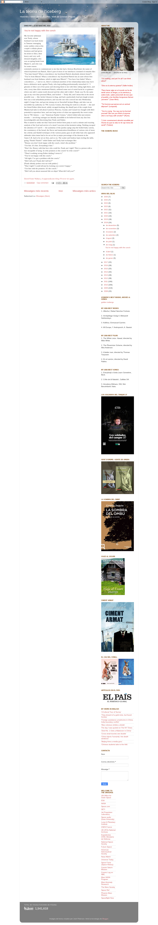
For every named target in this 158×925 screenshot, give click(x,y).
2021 (106, 213)
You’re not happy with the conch (40, 30)
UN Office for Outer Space (106, 797)
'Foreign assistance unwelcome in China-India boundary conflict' (117, 721)
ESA (103, 800)
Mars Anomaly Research (106, 883)
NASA (103, 803)
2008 (106, 291)
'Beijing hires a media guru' (111, 741)
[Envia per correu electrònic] (57, 183)
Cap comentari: (43, 183)
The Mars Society (108, 887)
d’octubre (110, 232)
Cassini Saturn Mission (107, 868)
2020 (106, 216)
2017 (106, 262)
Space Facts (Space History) (107, 864)
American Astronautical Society (106, 852)
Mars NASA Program (105, 878)
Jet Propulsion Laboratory (106, 813)
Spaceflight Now (107, 898)
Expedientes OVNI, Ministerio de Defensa (107, 837)
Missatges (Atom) (43, 196)
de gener (109, 258)
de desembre (111, 225)
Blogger (105, 919)
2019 (106, 219)
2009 (106, 288)
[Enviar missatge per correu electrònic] (52, 183)
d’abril (108, 252)
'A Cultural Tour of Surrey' (111, 712)
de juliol (109, 241)
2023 (106, 206)
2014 (106, 272)
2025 (106, 200)
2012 (106, 278)
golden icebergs (107, 302)
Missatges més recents (36, 191)
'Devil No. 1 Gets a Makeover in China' (116, 731)
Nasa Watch (106, 857)
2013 (106, 275)
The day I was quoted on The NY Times (116, 728)
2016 (106, 265)
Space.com (105, 806)
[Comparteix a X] (62, 183)
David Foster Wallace (32, 179)
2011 (106, 281)
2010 (106, 285)
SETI (103, 809)
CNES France (106, 827)
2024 (106, 203)
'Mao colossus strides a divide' (113, 725)
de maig (109, 245)
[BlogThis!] (59, 183)
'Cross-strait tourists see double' (113, 734)
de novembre (111, 228)
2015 (106, 269)
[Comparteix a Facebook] (64, 183)
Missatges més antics (84, 191)
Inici (61, 191)
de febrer (110, 255)
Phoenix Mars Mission (106, 894)
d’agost (109, 238)
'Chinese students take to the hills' (114, 744)
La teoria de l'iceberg (40, 11)
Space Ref (105, 890)
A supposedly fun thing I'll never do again (58, 179)
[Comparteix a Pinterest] (66, 183)
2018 (106, 222)
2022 (106, 210)
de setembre (111, 235)
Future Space (106, 847)
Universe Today (107, 860)
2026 (106, 197)
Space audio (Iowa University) (107, 818)
